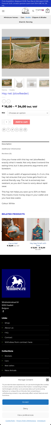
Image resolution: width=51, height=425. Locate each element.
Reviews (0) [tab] (7, 153)
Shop (7, 323)
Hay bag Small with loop (38, 244)
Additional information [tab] (11, 149)
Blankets (8, 356)
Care (22, 17)
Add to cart (22, 122)
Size (3, 113)
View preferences (25, 415)
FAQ (6, 333)
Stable (28, 17)
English (39, 10)
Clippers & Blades (39, 17)
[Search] (33, 11)
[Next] (45, 52)
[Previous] (6, 52)
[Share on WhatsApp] (4, 130)
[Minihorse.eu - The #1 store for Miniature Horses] (25, 11)
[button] (47, 380)
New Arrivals (10, 370)
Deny (25, 408)
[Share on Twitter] (12, 130)
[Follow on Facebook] (3, 311)
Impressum (41, 421)
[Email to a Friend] (17, 130)
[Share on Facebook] (8, 130)
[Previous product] (8, 101)
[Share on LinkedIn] (25, 130)
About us (9, 328)
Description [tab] (7, 144)
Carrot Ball (13, 243)
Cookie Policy (10, 421)
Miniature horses (11, 17)
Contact (8, 337)
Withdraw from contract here (18, 342)
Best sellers (9, 366)
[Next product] (4, 101)
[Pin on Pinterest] (21, 130)
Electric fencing (25, 22)
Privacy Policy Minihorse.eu (26, 421)
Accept (25, 402)
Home (4, 90)
